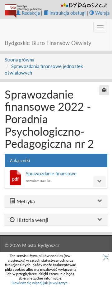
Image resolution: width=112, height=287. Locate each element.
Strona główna (19, 59)
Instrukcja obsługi (67, 13)
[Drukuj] (104, 90)
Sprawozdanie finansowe (51, 173)
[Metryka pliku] (99, 181)
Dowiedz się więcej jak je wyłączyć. (40, 282)
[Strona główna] (23, 11)
